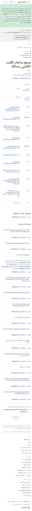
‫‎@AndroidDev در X (26, 462)
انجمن (20, 501)
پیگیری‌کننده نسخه (27, 495)
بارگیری (29, 445)
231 (23, 361)
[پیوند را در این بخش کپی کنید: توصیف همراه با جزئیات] (11, 213)
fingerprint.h (24, 78)
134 (23, 323)
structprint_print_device (9, 119)
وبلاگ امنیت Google (26, 467)
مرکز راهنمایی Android (25, 482)
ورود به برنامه (5, 2)
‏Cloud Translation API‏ (14, 32)
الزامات (29, 442)
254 (22, 373)
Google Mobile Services (24, 490)
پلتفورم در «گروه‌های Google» (24, 470)
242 (22, 386)
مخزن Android (27, 439)
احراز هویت (17, 190)
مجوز (8, 501)
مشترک (18, 88)
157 (23, 348)
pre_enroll (15, 117)
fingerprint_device (11, 109)
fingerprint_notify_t (10, 110)
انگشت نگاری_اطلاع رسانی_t (26, 98)
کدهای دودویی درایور (26, 452)
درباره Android (27, 501)
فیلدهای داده (28, 73)
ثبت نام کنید (17, 126)
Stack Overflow (27, 493)
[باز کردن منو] (28, 2)
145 (23, 399)
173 (23, 287)
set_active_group (13, 179)
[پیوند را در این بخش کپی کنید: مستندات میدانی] (16, 224)
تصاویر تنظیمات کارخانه (26, 450)
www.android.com (26, 487)
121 (23, 217)
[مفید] (21, 47)
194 (23, 311)
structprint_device (8, 126)
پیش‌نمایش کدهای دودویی (25, 447)
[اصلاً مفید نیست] (19, 47)
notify (17, 110)
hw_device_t (26, 90)
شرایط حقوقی (14, 501)
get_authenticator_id (12, 146)
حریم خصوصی (26, 504)
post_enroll (15, 137)
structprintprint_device (20, 230)
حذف (18, 170)
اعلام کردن (17, 97)
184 (23, 335)
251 (23, 237)
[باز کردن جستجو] (14, 2)
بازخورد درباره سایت (17, 504)
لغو (19, 155)
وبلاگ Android (27, 465)
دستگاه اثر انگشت (9, 340)
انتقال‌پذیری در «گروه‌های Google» (23, 475)
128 (23, 272)
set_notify (12, 107)
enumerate (15, 161)
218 (23, 298)
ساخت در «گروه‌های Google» (24, 472)
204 (22, 249)
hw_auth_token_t (15, 127)
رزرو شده (17, 202)
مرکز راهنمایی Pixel (26, 485)
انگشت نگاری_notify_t (24, 317)
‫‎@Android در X (27, 459)
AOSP (29, 44)
